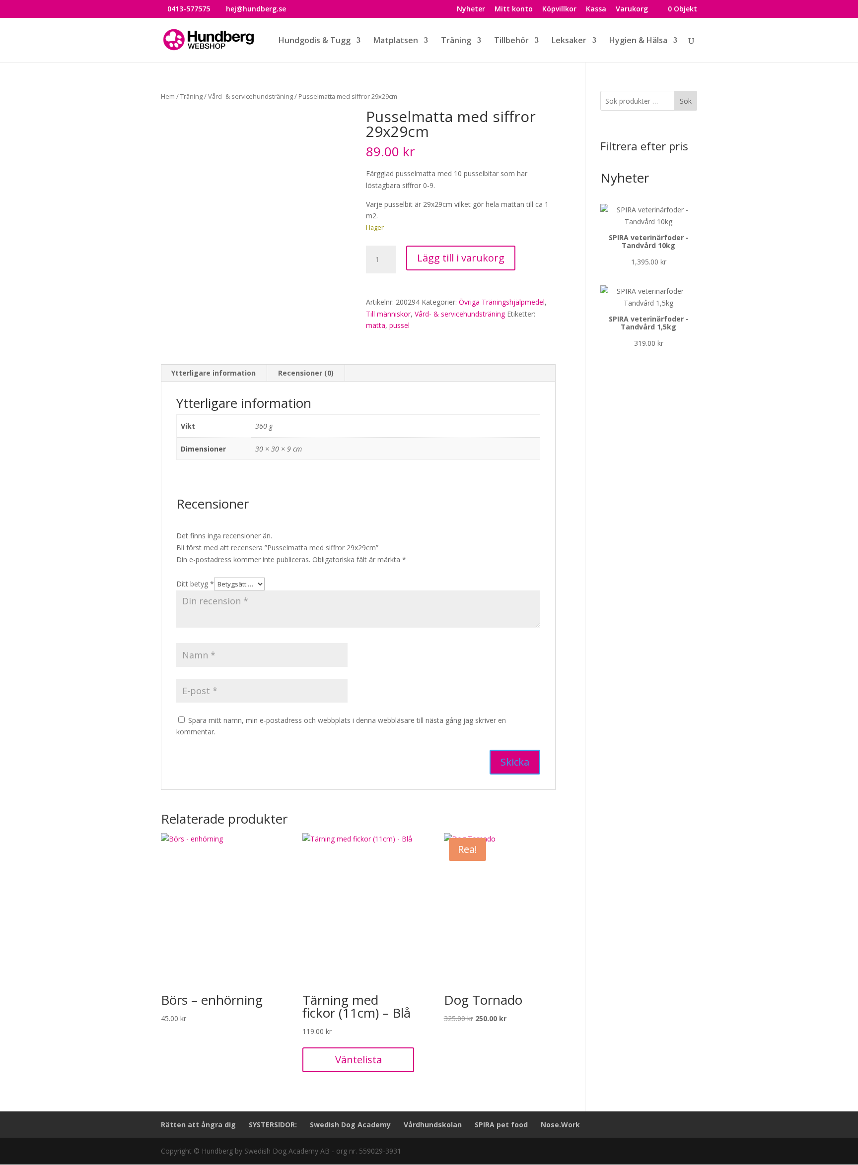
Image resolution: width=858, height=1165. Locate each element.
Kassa (596, 9)
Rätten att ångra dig (198, 1124)
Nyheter (471, 9)
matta (375, 325)
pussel (399, 325)
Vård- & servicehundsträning (250, 96)
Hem (168, 96)
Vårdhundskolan (433, 1124)
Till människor (388, 314)
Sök (686, 101)
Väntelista (358, 1059)
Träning (191, 96)
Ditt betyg (195, 583)
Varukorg (632, 9)
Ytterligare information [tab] (213, 373)
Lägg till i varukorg (460, 257)
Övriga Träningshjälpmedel (502, 302)
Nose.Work (560, 1124)
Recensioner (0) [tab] (306, 373)
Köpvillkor (559, 9)
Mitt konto (514, 9)
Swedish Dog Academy (350, 1124)
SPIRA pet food (501, 1124)
